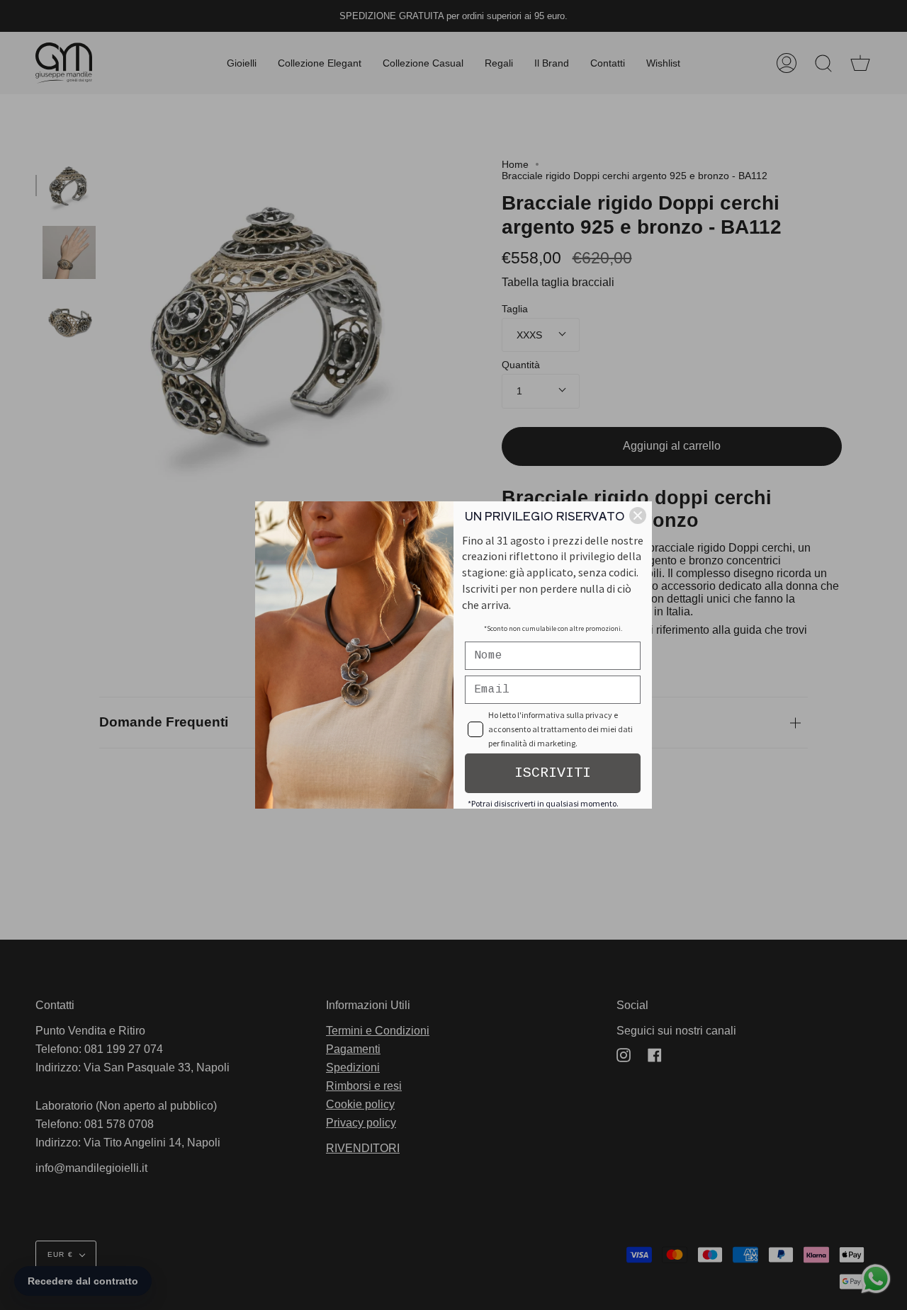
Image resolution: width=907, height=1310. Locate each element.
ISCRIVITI (552, 773)
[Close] (637, 515)
